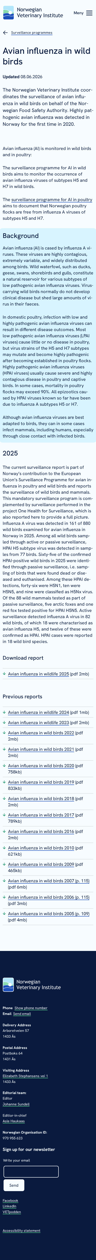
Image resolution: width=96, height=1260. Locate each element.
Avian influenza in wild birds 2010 (41, 848)
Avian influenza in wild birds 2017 (41, 815)
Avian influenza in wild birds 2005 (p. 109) (48, 914)
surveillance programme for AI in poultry (51, 199)
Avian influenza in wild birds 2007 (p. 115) (48, 881)
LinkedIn (9, 1206)
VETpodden (12, 1212)
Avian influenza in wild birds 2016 (41, 831)
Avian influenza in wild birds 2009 (41, 864)
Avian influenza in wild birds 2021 (41, 749)
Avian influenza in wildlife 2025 (38, 674)
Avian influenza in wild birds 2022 (41, 733)
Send (14, 1185)
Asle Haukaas (14, 1121)
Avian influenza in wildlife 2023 (38, 722)
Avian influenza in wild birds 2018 (41, 798)
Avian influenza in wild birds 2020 (41, 766)
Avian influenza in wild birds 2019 (41, 782)
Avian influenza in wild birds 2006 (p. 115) (48, 897)
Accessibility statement (21, 1230)
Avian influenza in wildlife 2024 (38, 712)
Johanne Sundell (16, 1104)
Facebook (10, 1200)
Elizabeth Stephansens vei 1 (25, 1076)
